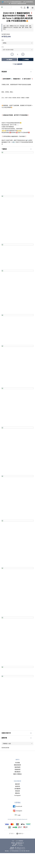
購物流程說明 (17, 765)
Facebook (19, 806)
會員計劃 (17, 786)
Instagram (17, 795)
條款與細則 (17, 767)
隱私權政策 (17, 771)
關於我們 (17, 784)
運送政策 (17, 791)
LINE (19, 815)
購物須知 (17, 793)
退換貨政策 (17, 769)
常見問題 (17, 762)
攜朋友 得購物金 (17, 774)
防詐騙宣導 (17, 788)
